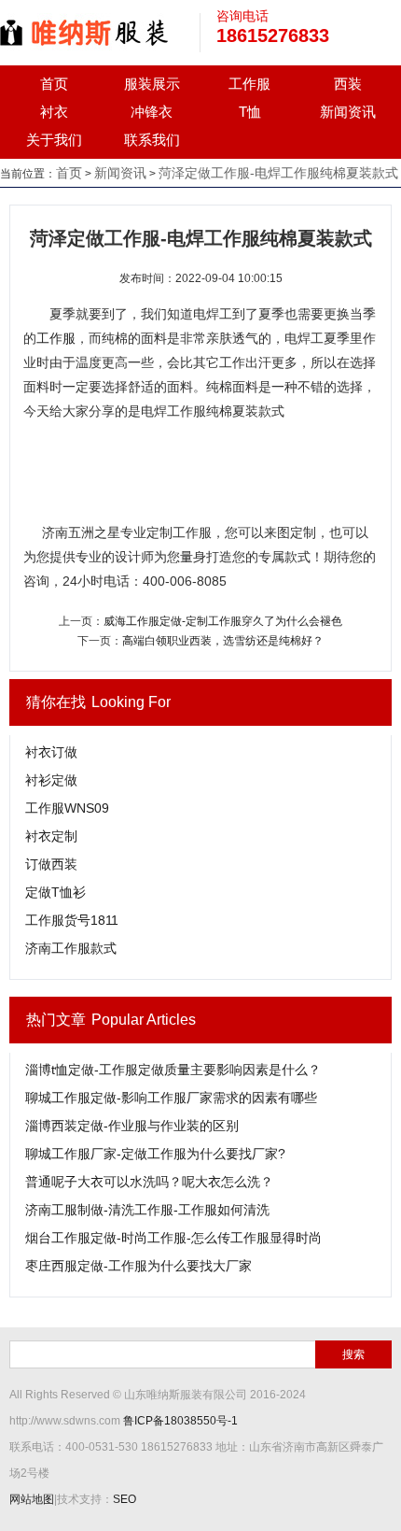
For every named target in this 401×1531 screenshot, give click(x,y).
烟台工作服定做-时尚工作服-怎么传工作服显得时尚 (173, 1237)
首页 (54, 84)
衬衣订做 (51, 751)
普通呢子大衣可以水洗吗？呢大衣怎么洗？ (149, 1181)
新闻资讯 (348, 112)
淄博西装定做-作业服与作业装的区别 (132, 1125)
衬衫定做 (51, 780)
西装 (348, 84)
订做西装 (51, 864)
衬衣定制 (51, 836)
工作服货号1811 (71, 920)
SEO (124, 1499)
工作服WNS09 (67, 808)
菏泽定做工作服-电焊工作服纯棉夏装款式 (278, 172)
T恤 (250, 112)
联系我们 (152, 140)
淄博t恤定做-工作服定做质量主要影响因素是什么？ (173, 1069)
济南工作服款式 (71, 948)
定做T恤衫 (55, 892)
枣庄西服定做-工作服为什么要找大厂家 (138, 1265)
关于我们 (54, 140)
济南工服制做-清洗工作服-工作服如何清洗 (147, 1209)
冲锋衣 (152, 112)
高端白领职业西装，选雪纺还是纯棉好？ (223, 640)
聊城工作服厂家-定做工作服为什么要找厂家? (155, 1153)
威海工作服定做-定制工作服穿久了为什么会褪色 (223, 621)
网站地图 (31, 1499)
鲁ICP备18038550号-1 (180, 1420)
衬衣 (54, 112)
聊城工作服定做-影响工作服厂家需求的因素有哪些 (171, 1097)
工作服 (249, 84)
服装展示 (152, 84)
